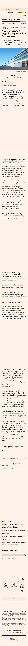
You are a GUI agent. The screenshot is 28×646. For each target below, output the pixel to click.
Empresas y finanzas (11, 20)
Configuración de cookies (9, 632)
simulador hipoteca (14, 581)
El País (24, 15)
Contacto (8, 630)
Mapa (10, 634)
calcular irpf (5, 581)
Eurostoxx (8, 558)
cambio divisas (14, 586)
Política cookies (18, 630)
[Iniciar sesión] (25, 12)
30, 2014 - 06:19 (16, 77)
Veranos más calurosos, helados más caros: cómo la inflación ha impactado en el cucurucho (13, 538)
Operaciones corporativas (12, 458)
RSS (12, 634)
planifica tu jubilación (5, 587)
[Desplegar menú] (3, 12)
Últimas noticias (6, 521)
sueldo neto (22, 581)
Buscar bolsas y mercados (9, 550)
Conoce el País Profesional (14, 599)
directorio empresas (22, 587)
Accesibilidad (5, 634)
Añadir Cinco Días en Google (10, 85)
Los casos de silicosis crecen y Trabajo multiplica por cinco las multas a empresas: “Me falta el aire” (13, 532)
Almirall (3, 458)
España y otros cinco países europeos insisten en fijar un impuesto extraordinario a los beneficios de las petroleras (14, 526)
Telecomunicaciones (10, 23)
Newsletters (16, 634)
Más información (5, 465)
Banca (3, 23)
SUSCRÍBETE (20, 12)
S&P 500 (14, 9)
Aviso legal (12, 630)
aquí (24, 468)
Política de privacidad (19, 632)
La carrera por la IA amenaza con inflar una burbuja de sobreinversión (14, 543)
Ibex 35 (3, 9)
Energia (18, 23)
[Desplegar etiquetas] (25, 458)
